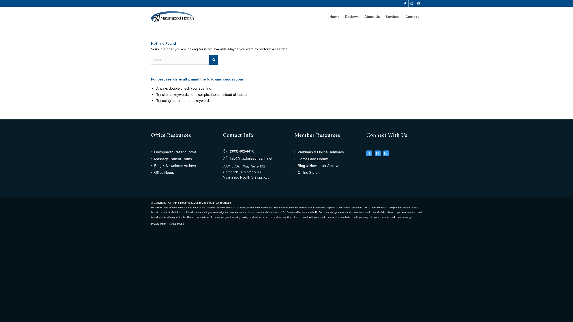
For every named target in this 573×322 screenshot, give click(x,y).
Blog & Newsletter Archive (175, 165)
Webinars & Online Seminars (321, 152)
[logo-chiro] (172, 17)
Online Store (308, 172)
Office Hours (164, 172)
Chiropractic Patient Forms (175, 152)
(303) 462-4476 (242, 151)
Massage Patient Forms (173, 158)
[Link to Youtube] (418, 3)
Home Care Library (313, 158)
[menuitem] (334, 17)
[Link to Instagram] (411, 3)
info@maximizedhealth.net (251, 158)
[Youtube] (386, 153)
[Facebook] (369, 153)
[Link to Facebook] (405, 3)
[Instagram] (378, 153)
